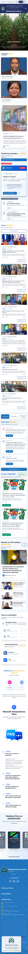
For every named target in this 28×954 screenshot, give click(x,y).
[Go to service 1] (8, 856)
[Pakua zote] (22, 630)
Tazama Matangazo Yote (14, 469)
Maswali (3, 1)
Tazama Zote (22, 623)
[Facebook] (10, 881)
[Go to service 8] (19, 856)
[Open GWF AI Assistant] (24, 950)
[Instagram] (17, 881)
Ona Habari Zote (14, 231)
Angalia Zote (21, 474)
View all (25, 545)
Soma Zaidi (5, 145)
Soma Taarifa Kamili (9, 193)
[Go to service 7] (16, 856)
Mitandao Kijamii (11, 1)
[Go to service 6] (15, 856)
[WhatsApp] (14, 881)
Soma (9, 207)
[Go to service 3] (11, 856)
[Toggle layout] (20, 938)
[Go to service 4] (12, 856)
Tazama (10, 435)
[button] (14, 760)
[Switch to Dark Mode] (16, 2)
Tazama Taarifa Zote (9, 159)
